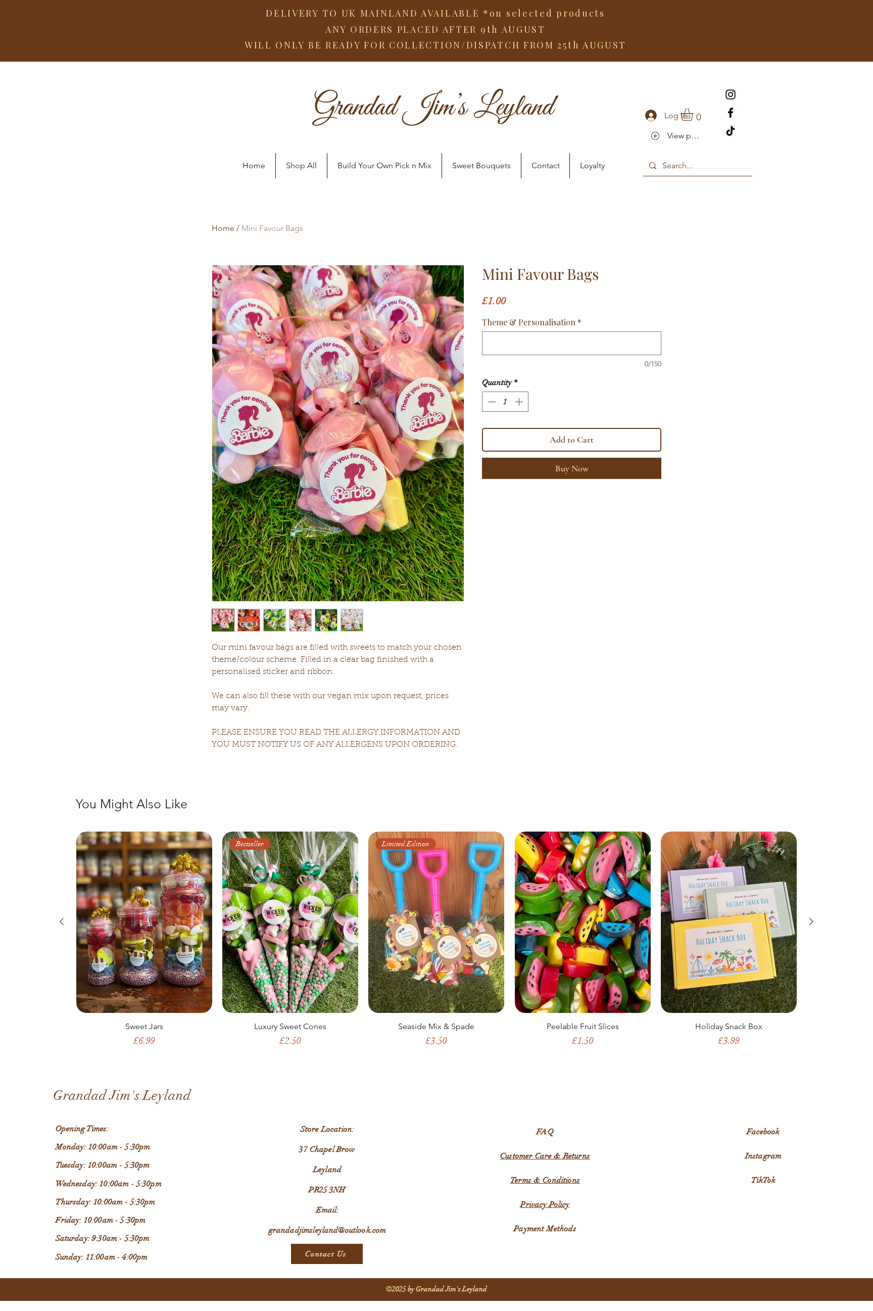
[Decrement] (490, 401)
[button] (694, 114)
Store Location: (327, 1129)
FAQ (545, 1132)
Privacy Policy (544, 1204)
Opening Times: (82, 1129)
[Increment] (520, 401)
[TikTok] (730, 130)
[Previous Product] (62, 921)
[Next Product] (811, 921)
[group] (436, 944)
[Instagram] (730, 94)
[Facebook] (730, 112)
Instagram (763, 1156)
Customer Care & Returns (545, 1156)
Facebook (763, 1132)
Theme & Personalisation (531, 322)
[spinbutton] (505, 401)
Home (223, 228)
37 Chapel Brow (327, 1149)
